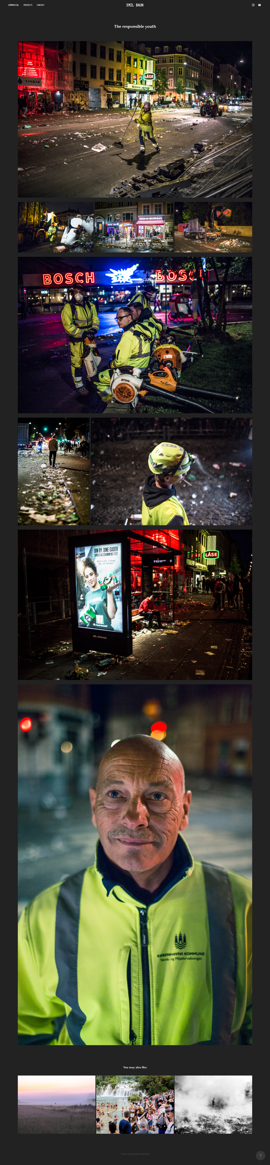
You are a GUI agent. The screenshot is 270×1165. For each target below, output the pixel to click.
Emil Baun (135, 5)
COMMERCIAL (13, 5)
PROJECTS (28, 5)
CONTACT (41, 5)
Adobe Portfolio (141, 1154)
